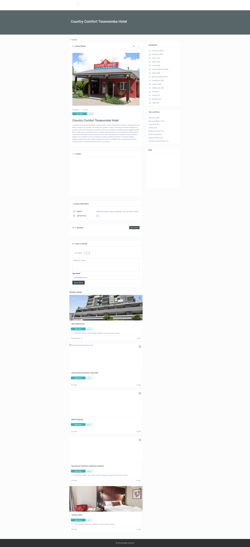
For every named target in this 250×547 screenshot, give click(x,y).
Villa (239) (155, 91)
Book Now (79, 114)
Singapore (162, 7)
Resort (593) (156, 73)
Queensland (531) (154, 124)
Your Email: (76, 273)
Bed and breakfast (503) (160, 77)
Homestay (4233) (157, 51)
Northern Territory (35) (156, 138)
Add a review (134, 227)
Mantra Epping (77, 419)
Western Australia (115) (156, 131)
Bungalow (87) (156, 99)
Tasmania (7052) (154, 118)
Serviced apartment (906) (160, 69)
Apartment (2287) (157, 54)
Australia (138, 7)
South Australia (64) (155, 134)
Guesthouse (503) (158, 80)
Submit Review (78, 283)
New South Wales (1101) (156, 121)
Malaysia (151, 7)
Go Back (74, 40)
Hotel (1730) (156, 58)
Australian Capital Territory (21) (158, 141)
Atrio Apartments (78, 323)
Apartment (76, 338)
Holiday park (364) (158, 88)
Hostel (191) (156, 95)
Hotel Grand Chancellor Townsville (84, 372)
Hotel (86, 110)
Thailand (173, 7)
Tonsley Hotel (76, 515)
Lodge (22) (155, 103)
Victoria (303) (153, 128)
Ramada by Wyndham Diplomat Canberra (87, 466)
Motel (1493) (156, 62)
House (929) (156, 65)
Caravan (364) (156, 84)
